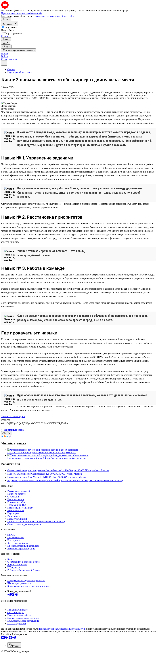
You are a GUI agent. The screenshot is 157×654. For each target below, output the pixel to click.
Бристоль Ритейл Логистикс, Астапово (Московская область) (91, 480)
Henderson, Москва (76, 477)
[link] (6, 46)
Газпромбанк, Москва (97, 470)
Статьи (11, 69)
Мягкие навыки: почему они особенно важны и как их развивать (41, 452)
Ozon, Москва (74, 473)
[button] (4, 53)
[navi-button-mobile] (4, 63)
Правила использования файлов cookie (54, 16)
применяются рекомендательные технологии (62, 628)
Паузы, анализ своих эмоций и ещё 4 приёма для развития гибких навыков (46, 458)
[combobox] (14, 645)
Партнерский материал (19, 72)
